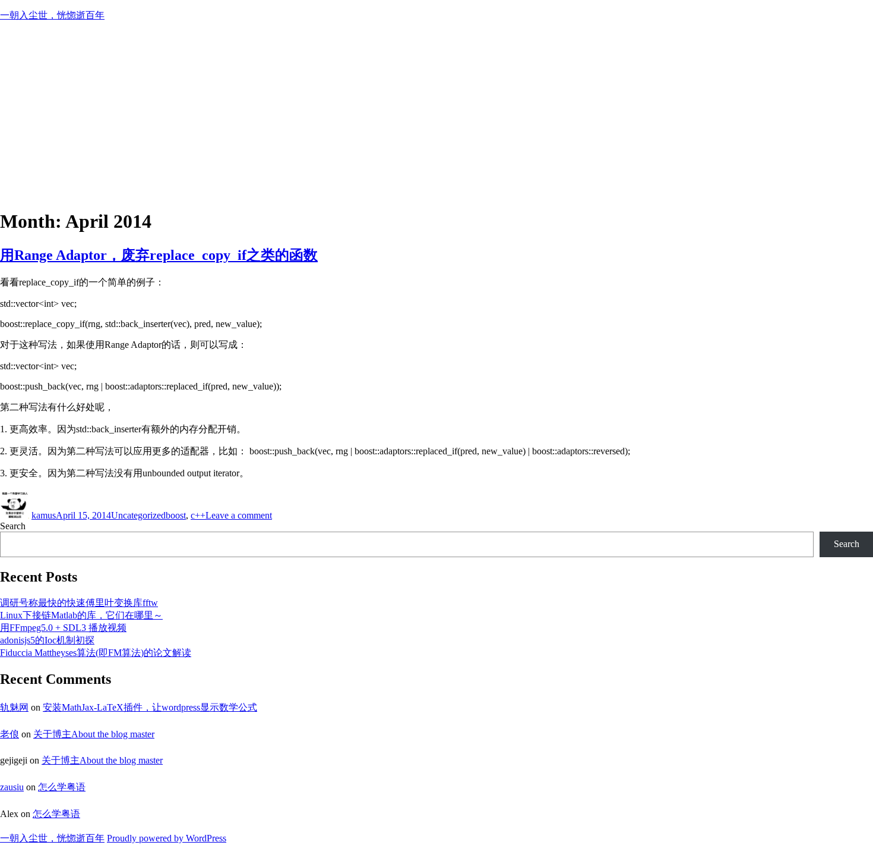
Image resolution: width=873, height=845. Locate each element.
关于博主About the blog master (93, 734)
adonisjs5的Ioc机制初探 (47, 640)
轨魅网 (14, 707)
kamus (43, 515)
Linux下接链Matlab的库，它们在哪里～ (81, 615)
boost (176, 515)
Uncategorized (138, 515)
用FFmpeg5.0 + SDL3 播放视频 (63, 628)
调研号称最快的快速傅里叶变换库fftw (79, 603)
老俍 (9, 734)
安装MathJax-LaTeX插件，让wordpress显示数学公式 (150, 707)
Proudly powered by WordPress (166, 838)
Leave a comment (238, 515)
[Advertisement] (436, 115)
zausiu (12, 787)
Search (13, 526)
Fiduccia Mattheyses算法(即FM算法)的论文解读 (95, 653)
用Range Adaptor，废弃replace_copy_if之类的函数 (159, 255)
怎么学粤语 (62, 787)
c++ (198, 515)
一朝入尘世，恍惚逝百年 (52, 15)
